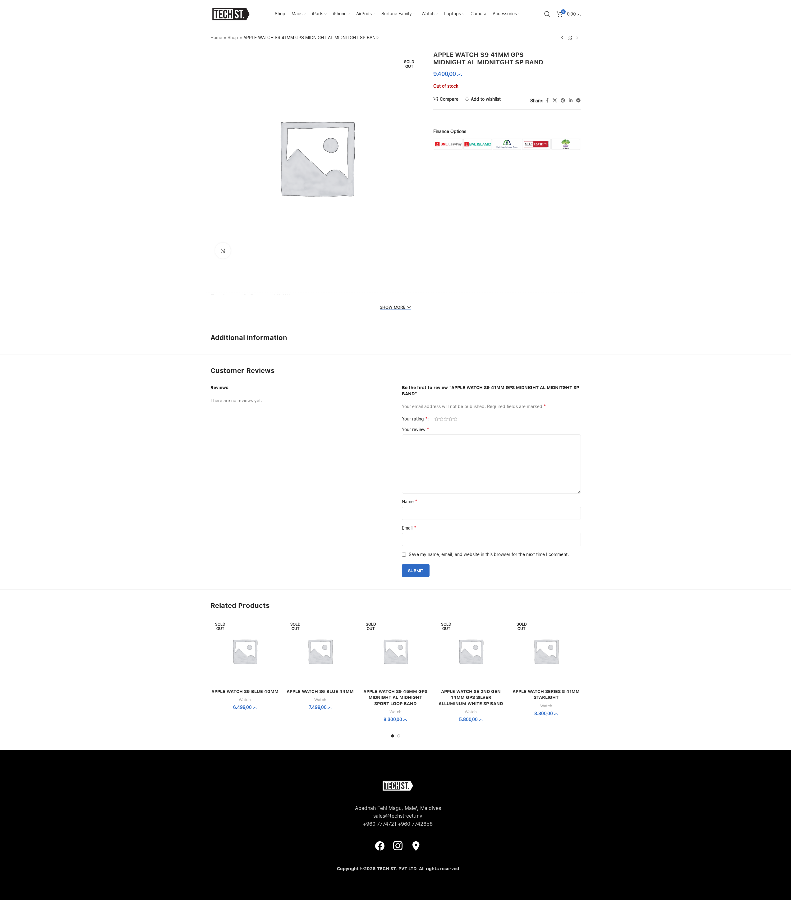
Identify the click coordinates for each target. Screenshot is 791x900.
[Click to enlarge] (223, 250)
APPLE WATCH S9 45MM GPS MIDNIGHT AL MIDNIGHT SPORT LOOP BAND (395, 697)
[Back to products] (569, 38)
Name (409, 501)
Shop (233, 37)
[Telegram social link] (578, 100)
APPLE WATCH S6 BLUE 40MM (244, 691)
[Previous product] (562, 38)
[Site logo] (230, 13)
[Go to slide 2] (398, 735)
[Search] (547, 14)
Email (409, 528)
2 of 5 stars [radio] (441, 419)
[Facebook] (380, 845)
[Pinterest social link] (563, 100)
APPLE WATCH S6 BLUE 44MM (320, 691)
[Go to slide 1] (392, 735)
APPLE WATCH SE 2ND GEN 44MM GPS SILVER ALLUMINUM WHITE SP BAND (471, 697)
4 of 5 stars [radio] (450, 419)
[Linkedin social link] (570, 100)
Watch (245, 699)
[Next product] (577, 38)
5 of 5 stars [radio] (455, 419)
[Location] (416, 845)
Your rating (415, 418)
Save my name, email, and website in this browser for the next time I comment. (489, 554)
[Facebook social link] (547, 100)
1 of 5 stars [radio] (436, 419)
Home (216, 37)
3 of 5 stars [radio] (446, 419)
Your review (415, 429)
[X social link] (555, 100)
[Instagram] (398, 845)
